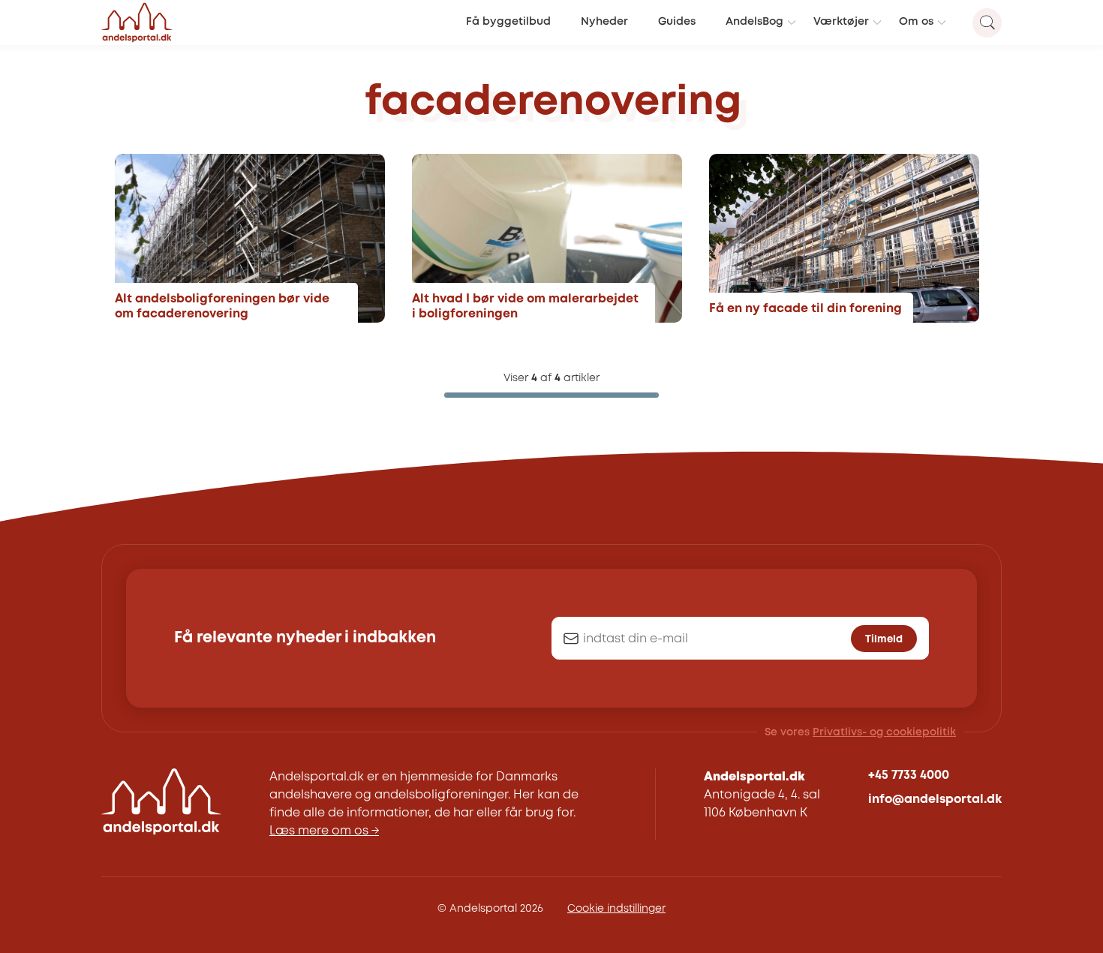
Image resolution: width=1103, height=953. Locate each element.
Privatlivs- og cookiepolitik (884, 732)
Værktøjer (841, 22)
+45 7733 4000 (908, 775)
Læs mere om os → (324, 831)
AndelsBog (754, 22)
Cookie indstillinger (616, 908)
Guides (677, 22)
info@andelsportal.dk (935, 799)
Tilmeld (884, 639)
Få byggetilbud (508, 22)
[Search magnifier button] (987, 23)
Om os (916, 22)
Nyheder (604, 22)
